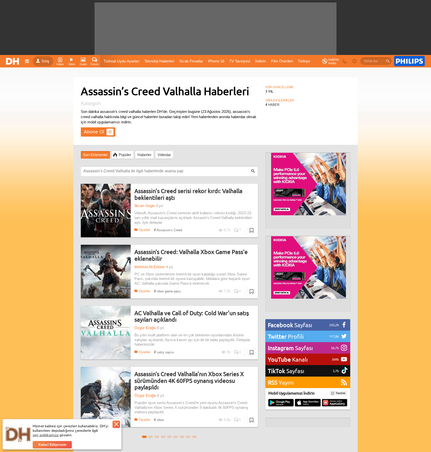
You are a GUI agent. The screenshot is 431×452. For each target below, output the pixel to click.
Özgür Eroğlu (145, 328)
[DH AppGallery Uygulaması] (334, 403)
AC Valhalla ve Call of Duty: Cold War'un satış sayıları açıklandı (191, 316)
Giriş (45, 61)
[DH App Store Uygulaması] (308, 403)
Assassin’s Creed (168, 230)
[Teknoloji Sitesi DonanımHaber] (13, 61)
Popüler (125, 155)
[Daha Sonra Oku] (249, 230)
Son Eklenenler (95, 155)
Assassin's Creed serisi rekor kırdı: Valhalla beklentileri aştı (188, 194)
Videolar (164, 155)
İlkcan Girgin (144, 206)
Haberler (144, 155)
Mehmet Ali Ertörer (149, 267)
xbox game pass (167, 291)
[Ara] (388, 61)
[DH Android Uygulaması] (281, 403)
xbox (159, 420)
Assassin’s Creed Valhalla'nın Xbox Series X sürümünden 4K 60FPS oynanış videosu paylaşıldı (189, 381)
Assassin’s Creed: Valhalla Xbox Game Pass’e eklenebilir (191, 255)
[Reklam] (409, 61)
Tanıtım (340, 393)
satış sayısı (164, 352)
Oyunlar (144, 230)
